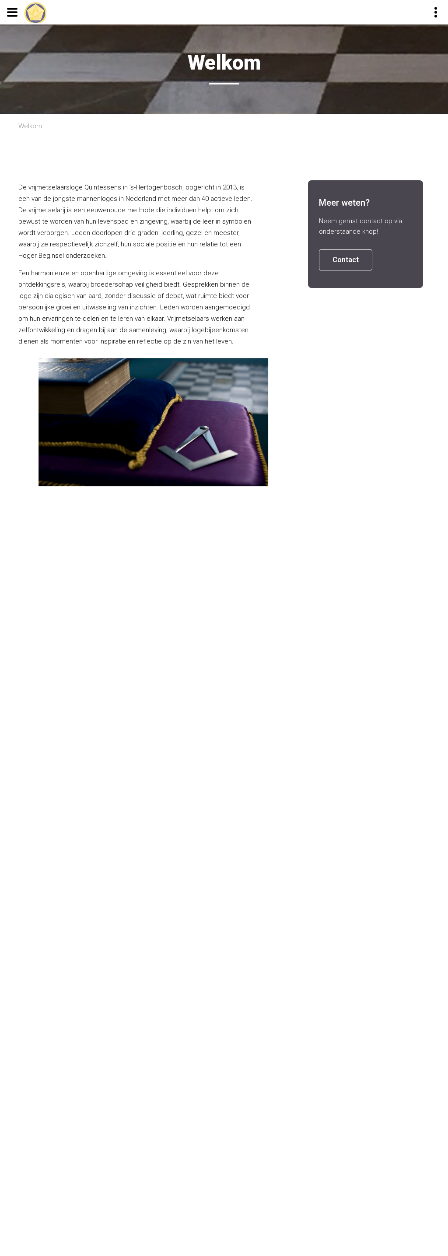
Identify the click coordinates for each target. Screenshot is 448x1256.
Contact (345, 259)
